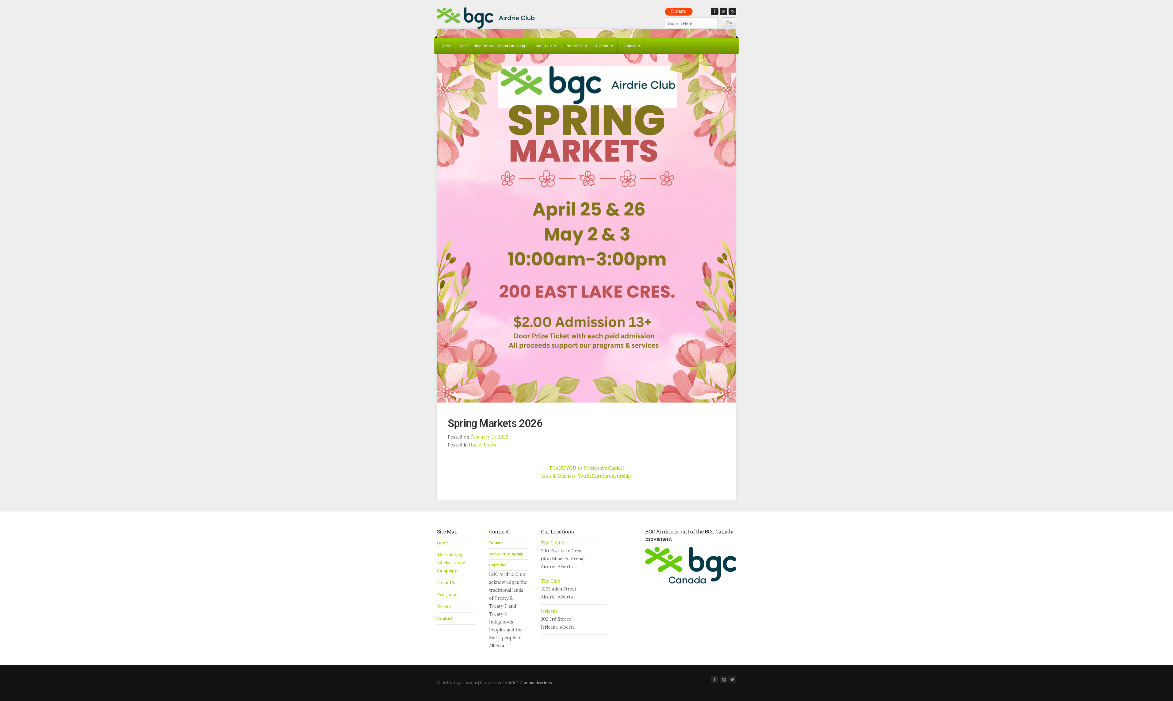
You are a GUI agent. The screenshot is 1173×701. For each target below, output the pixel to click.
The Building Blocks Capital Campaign (493, 45)
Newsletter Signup (506, 554)
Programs (574, 45)
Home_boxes (482, 445)
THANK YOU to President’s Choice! (586, 468)
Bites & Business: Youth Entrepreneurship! (586, 476)
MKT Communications (530, 682)
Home (445, 45)
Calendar (497, 565)
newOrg (486, 18)
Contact (628, 45)
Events (602, 45)
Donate (678, 11)
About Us (543, 45)
